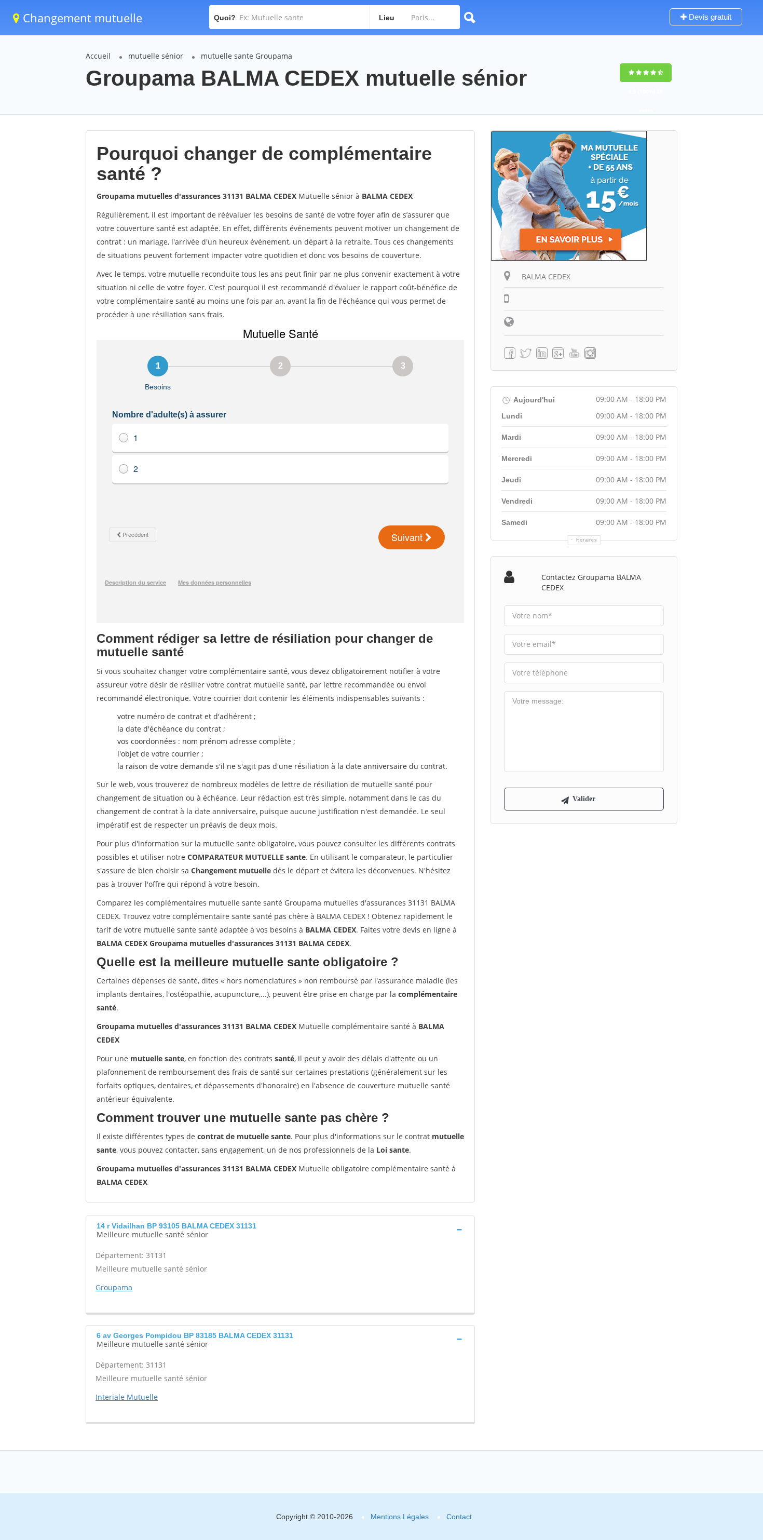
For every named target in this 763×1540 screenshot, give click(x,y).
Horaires (586, 540)
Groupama (114, 1287)
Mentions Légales (400, 1516)
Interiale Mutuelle (127, 1397)
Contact (459, 1516)
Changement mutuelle (81, 17)
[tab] (280, 1228)
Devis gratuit (709, 16)
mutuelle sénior (155, 56)
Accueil (98, 56)
